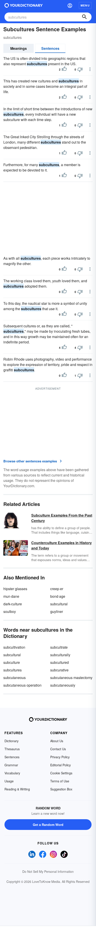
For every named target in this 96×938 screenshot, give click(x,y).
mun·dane (11, 596)
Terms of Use (59, 781)
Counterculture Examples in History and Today (61, 545)
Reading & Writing (17, 789)
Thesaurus (12, 749)
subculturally (60, 654)
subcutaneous (14, 677)
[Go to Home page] (23, 5)
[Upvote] (64, 69)
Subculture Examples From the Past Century (61, 518)
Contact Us (58, 749)
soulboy (9, 611)
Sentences (50, 48)
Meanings (18, 48)
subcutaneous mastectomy (71, 677)
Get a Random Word (48, 824)
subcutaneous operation (22, 685)
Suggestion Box (61, 789)
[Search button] (84, 17)
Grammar (11, 765)
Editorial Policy (60, 765)
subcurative (59, 670)
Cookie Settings (61, 773)
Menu (85, 5)
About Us (56, 741)
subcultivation (14, 647)
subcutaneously (62, 685)
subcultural (59, 603)
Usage (9, 781)
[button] (70, 5)
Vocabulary (12, 773)
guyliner (56, 611)
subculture (11, 662)
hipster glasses (15, 588)
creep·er (56, 588)
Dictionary (11, 741)
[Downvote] (80, 69)
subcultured (59, 662)
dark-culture (12, 603)
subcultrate (59, 647)
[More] (90, 69)
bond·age (57, 596)
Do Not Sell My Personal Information (48, 871)
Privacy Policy (60, 757)
